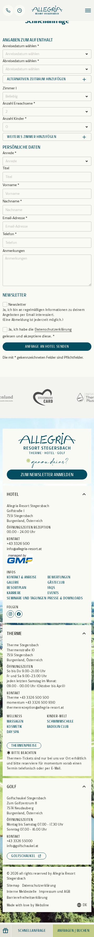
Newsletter (17, 304)
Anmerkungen (14, 251)
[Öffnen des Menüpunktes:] (88, 10)
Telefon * (10, 234)
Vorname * (11, 185)
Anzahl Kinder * (15, 119)
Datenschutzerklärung (53, 329)
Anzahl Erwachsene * (19, 103)
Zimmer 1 (10, 88)
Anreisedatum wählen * (21, 46)
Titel (6, 168)
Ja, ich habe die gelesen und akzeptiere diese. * (37, 332)
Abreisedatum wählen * (21, 61)
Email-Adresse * (15, 218)
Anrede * (9, 153)
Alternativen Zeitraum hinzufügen (36, 79)
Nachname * (12, 201)
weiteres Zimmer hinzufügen (31, 136)
